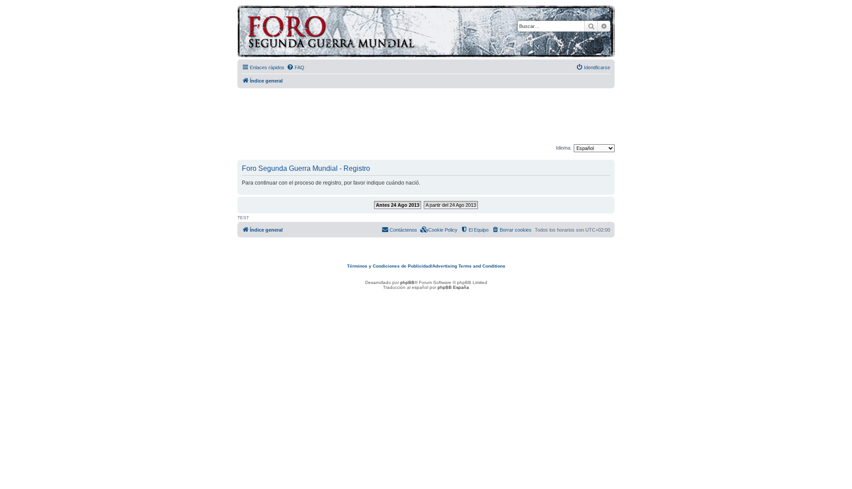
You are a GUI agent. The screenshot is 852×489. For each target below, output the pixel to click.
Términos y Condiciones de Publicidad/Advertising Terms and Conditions (426, 266)
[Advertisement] (426, 116)
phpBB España (453, 287)
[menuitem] (295, 67)
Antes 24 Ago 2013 (397, 205)
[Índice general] (366, 33)
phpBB (407, 282)
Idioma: (564, 147)
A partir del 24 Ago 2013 (451, 205)
